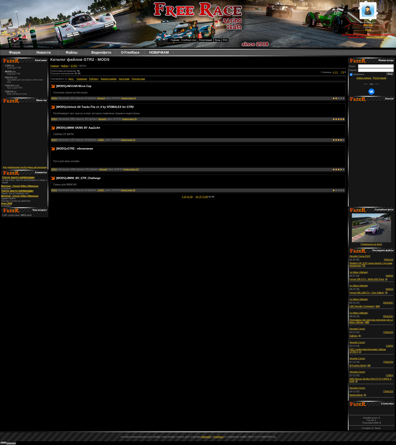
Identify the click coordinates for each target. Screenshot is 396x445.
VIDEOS (9, 91)
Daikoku (353, 335)
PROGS (9, 77)
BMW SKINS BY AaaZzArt (83, 127)
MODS (8, 71)
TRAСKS (9, 85)
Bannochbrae (356, 395)
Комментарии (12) (131, 169)
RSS (225, 40)
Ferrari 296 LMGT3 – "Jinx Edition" (366, 292)
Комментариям (109, 79)
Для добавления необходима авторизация (25, 167)
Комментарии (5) (128, 140)
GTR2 (74, 66)
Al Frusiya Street (357, 365)
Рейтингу (94, 79)
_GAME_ (101, 140)
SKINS (389, 275)
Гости (368, 29)
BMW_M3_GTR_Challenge (83, 178)
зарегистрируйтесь (377, 37)
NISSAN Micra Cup (79, 86)
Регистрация (205, 40)
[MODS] (61, 86)
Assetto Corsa (357, 328)
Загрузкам (124, 79)
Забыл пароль (363, 78)
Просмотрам (138, 79)
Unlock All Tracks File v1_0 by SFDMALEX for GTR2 (100, 106)
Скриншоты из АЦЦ (371, 244)
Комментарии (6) (129, 119)
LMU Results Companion (361, 306)
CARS (8, 65)
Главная (175, 40)
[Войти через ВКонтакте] (371, 91)
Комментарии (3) (128, 98)
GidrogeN (101, 98)
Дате (70, 79)
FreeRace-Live (188, 40)
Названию (82, 79)
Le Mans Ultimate (358, 272)
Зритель (368, 25)
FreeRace (218, 437)
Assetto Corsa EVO (360, 256)
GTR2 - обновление (80, 148)
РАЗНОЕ (388, 302)
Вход (217, 40)
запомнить (358, 74)
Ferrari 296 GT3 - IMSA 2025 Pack (366, 279)
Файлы (64, 66)
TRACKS (388, 332)
